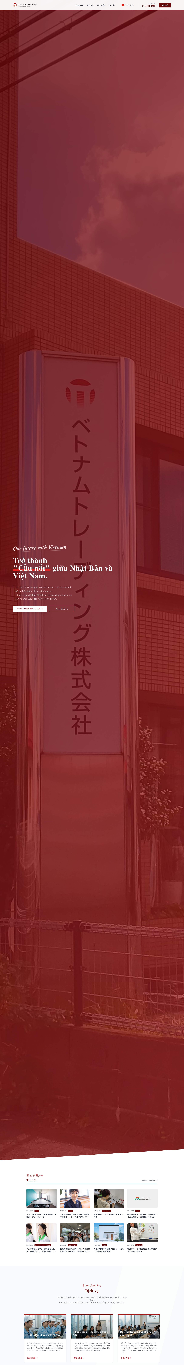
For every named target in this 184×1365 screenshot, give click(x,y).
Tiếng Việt (129, 5)
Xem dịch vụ (62, 609)
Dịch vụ (90, 5)
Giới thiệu (101, 5)
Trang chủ (79, 5)
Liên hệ (165, 5)
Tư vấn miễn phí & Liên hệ (30, 608)
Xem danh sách (148, 1180)
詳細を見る (31, 1358)
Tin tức (112, 5)
